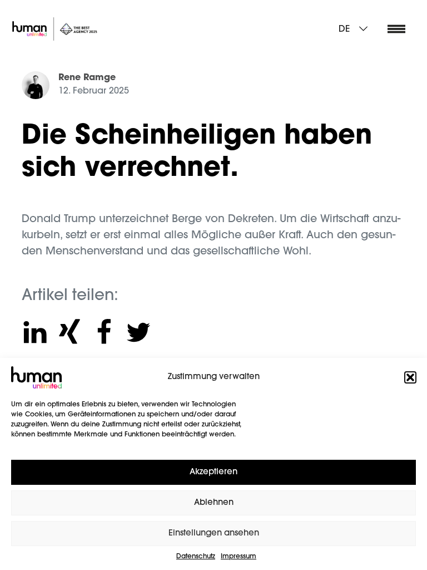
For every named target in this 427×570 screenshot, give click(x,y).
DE (344, 29)
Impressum (238, 556)
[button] (410, 377)
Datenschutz (195, 556)
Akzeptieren (213, 472)
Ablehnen (214, 503)
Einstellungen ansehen (213, 533)
